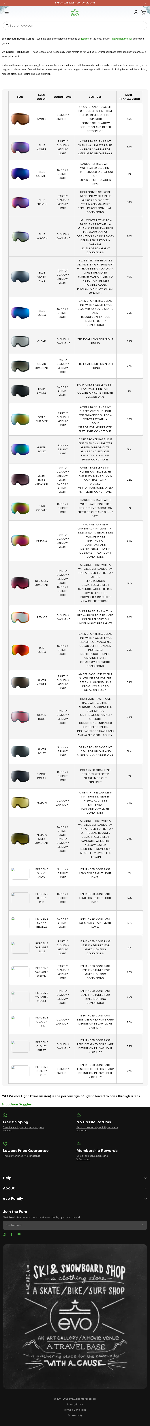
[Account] (136, 12)
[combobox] (75, 25)
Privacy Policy (75, 1404)
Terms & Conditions (75, 1410)
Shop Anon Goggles (17, 1104)
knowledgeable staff (121, 38)
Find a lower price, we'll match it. (21, 1156)
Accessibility (75, 1415)
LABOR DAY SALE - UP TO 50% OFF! (75, 3)
